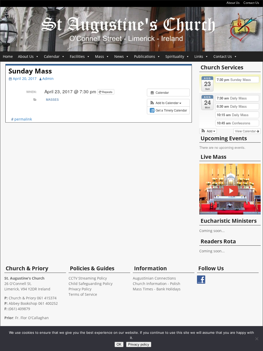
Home (8, 56)
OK (119, 344)
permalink (23, 119)
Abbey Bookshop (23, 303)
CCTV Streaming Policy (88, 278)
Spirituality (174, 56)
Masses (52, 99)
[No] (256, 338)
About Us (233, 3)
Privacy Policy (80, 289)
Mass (99, 56)
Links (198, 56)
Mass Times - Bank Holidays (157, 289)
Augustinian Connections (154, 278)
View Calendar (246, 131)
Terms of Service (83, 294)
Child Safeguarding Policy (90, 283)
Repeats (107, 92)
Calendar (52, 56)
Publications (144, 56)
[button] (165, 102)
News (119, 56)
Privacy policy (138, 344)
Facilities (77, 56)
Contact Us (251, 3)
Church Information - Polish (156, 283)
